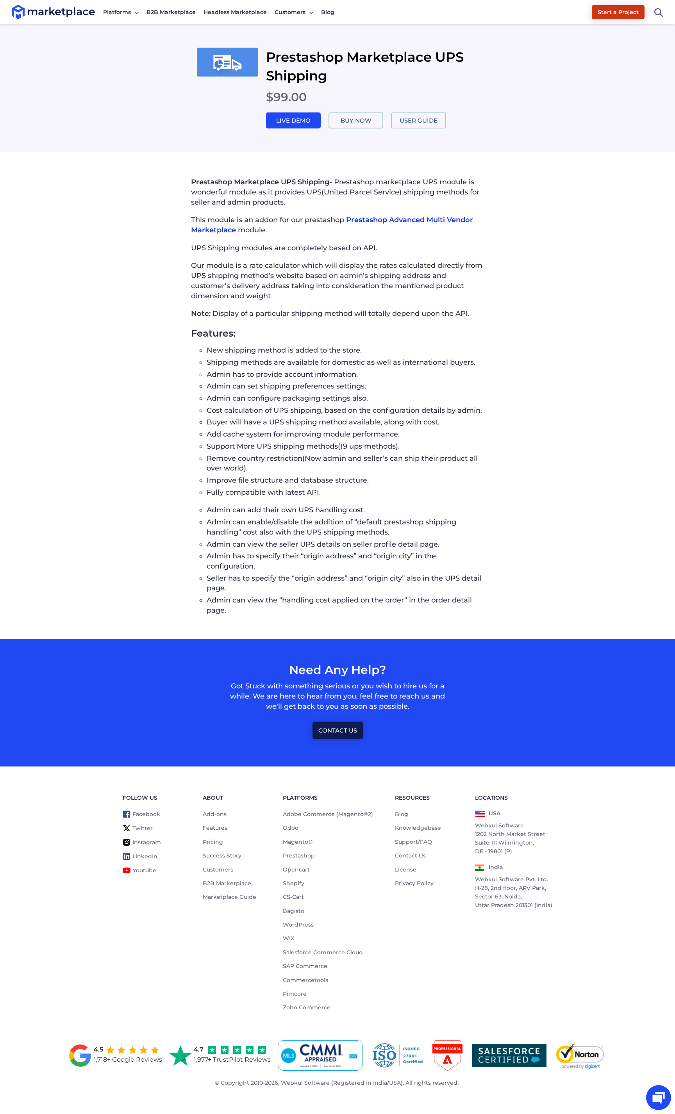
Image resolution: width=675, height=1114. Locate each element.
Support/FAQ (413, 841)
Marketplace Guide (229, 896)
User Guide (419, 120)
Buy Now (356, 120)
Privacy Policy (414, 883)
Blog (327, 12)
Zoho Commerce (306, 1007)
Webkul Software (305, 1082)
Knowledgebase (418, 827)
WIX (288, 938)
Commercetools (305, 980)
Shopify (293, 883)
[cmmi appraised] (321, 1055)
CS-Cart (293, 896)
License (405, 869)
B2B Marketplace (171, 12)
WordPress (298, 924)
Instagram (146, 842)
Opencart (296, 869)
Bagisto (293, 910)
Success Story (222, 855)
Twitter (142, 828)
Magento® (297, 841)
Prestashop (299, 855)
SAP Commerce (305, 966)
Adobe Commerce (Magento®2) (328, 814)
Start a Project (618, 12)
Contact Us (337, 730)
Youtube (144, 870)
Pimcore (295, 993)
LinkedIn (144, 856)
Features (215, 827)
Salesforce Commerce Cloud (323, 952)
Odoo (290, 827)
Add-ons (215, 814)
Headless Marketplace (235, 12)
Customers (290, 12)
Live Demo (293, 120)
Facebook (146, 814)
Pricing (213, 841)
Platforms (117, 12)
